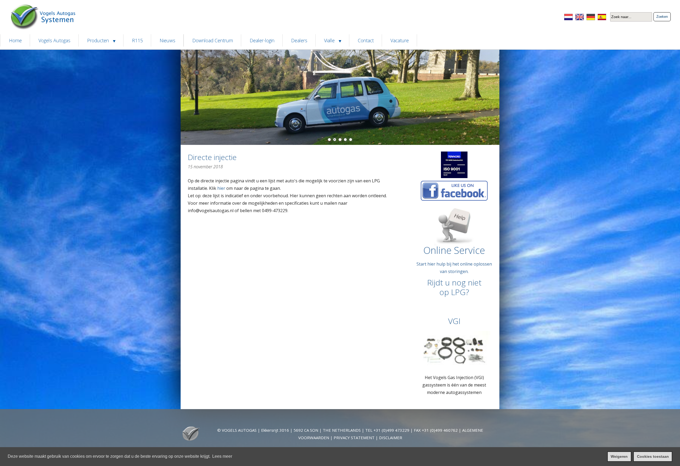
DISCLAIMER (390, 437)
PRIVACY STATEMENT (354, 437)
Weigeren (619, 456)
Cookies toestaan (653, 456)
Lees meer (222, 456)
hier (221, 188)
